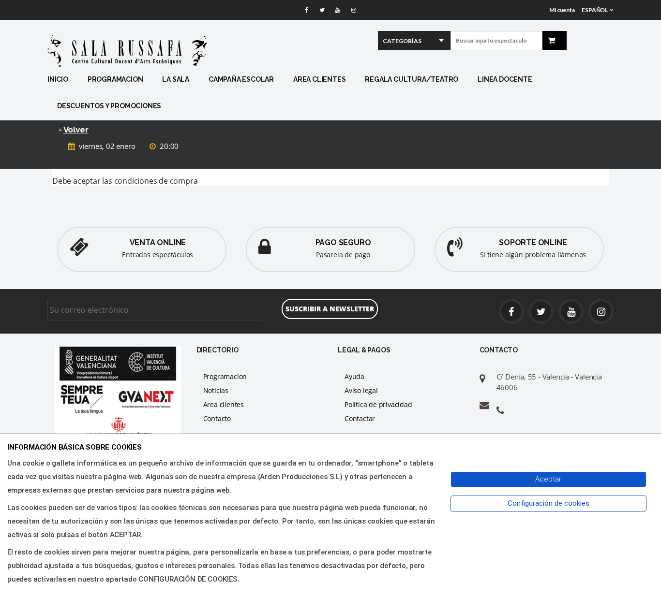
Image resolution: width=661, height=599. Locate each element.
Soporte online (533, 242)
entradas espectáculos (157, 254)
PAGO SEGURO (343, 242)
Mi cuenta (561, 10)
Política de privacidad (378, 404)
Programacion (225, 376)
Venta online (158, 242)
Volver (76, 129)
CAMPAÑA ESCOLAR (241, 79)
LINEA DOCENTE (505, 79)
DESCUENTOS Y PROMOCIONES (109, 106)
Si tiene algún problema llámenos (533, 254)
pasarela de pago (343, 254)
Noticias (215, 390)
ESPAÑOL (595, 10)
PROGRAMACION (115, 79)
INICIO (57, 79)
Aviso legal (361, 390)
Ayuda (354, 376)
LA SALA (175, 79)
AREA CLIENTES (319, 79)
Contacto (217, 418)
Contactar (360, 418)
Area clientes (223, 404)
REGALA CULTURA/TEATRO (411, 79)
